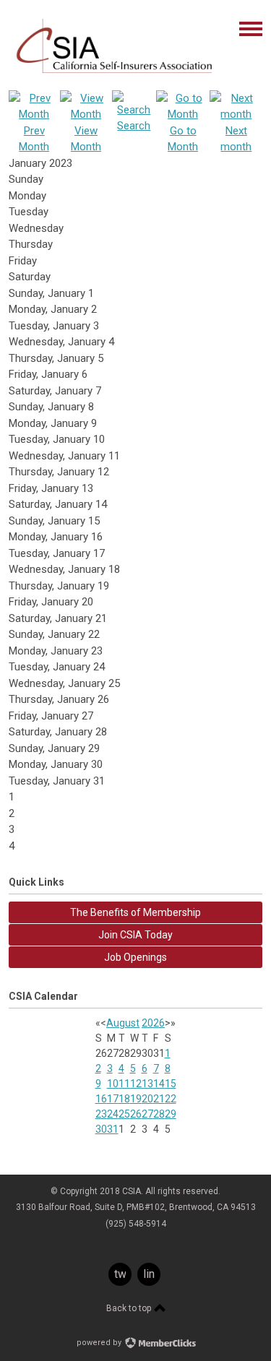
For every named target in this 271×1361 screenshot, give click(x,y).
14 (159, 1083)
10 (113, 1083)
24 (113, 1114)
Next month (235, 138)
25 (124, 1114)
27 (147, 1114)
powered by (100, 1342)
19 (136, 1099)
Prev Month (34, 138)
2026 (153, 1023)
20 (147, 1099)
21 (159, 1099)
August (122, 1023)
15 (170, 1083)
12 (136, 1083)
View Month (86, 138)
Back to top (129, 1308)
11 (124, 1083)
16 (101, 1099)
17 (113, 1099)
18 (124, 1099)
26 (136, 1114)
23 (101, 1114)
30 (101, 1129)
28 (159, 1114)
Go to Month (183, 138)
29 (170, 1114)
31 (113, 1129)
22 (170, 1099)
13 (147, 1083)
